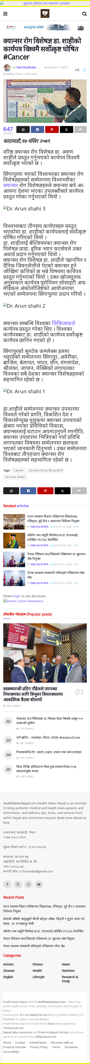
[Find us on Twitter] (18, 884)
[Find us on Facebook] (7, 884)
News (66, 964)
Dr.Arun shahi (15, 477)
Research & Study (70, 979)
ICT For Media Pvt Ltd (33, 1015)
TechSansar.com (13, 1028)
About (7, 1042)
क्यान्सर (10, 185)
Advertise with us (62, 1042)
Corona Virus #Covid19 (45, 470)
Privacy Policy (39, 1047)
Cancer (19, 470)
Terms (56, 1047)
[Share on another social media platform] (80, 129)
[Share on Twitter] (66, 129)
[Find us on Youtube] (39, 884)
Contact (20, 1042)
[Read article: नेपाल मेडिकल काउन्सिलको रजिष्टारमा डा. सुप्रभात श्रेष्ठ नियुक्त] (14, 559)
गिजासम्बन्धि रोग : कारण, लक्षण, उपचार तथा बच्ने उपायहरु (48, 752)
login (17, 596)
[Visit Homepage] (45, 13)
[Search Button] (84, 13)
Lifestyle (39, 977)
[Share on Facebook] (37, 129)
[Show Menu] (5, 13)
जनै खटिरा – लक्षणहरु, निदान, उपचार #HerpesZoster (48, 737)
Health (37, 970)
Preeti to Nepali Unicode (53, 1032)
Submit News (38, 1042)
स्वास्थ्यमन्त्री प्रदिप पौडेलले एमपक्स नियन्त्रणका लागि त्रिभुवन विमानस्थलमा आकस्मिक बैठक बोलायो (32, 694)
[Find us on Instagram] (28, 884)
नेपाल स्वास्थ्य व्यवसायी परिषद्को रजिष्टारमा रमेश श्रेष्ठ (34, 946)
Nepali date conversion (17, 1032)
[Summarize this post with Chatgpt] (23, 129)
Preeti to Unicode (14, 1047)
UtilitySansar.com (45, 1037)
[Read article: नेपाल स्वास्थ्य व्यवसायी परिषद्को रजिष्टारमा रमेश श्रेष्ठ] (14, 578)
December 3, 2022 (55, 67)
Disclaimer (71, 1047)
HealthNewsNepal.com (19, 803)
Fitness (38, 964)
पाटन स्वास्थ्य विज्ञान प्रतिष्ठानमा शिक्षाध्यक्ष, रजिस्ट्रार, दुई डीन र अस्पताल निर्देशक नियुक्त (53, 518)
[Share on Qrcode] (52, 129)
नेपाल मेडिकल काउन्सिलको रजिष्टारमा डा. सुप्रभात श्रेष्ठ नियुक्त (38, 938)
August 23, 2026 (62, 545)
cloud (50, 1023)
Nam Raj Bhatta (26, 67)
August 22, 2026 (62, 564)
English (8, 977)
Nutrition (68, 970)
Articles (8, 964)
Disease (9, 970)
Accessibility (11, 1052)
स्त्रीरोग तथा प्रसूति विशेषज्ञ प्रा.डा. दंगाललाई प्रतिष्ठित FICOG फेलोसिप (52, 537)
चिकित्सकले (63, 323)
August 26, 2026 (62, 526)
